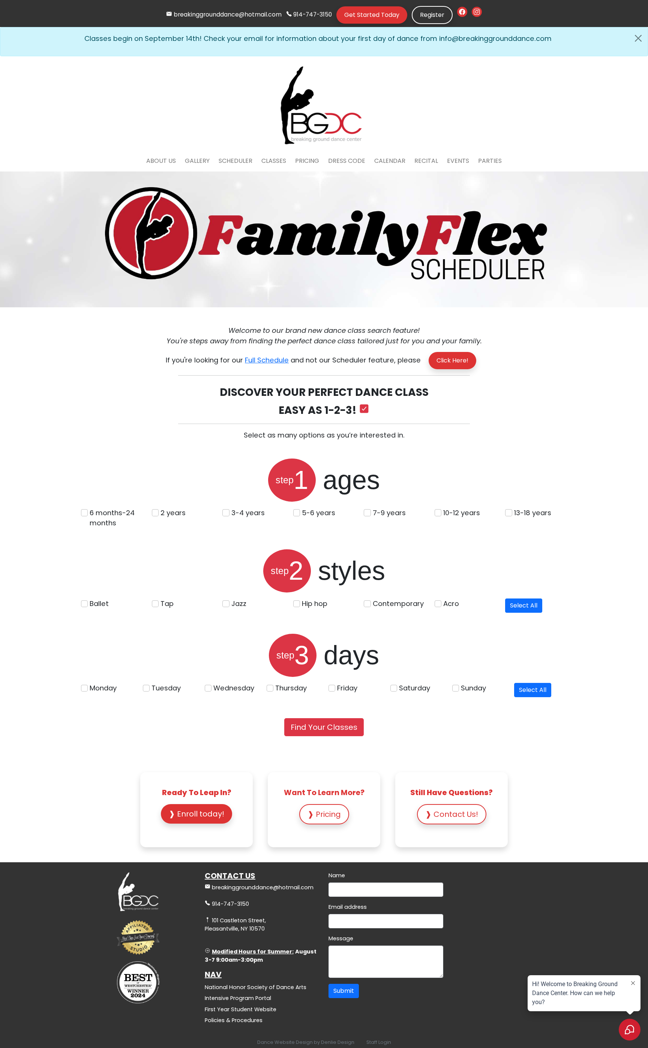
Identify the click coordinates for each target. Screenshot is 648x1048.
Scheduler (235, 160)
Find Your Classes (324, 727)
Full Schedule (267, 360)
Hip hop (314, 603)
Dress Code (346, 160)
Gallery (197, 160)
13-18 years (532, 512)
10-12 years (461, 512)
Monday (103, 688)
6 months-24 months (112, 518)
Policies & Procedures (233, 1020)
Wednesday (233, 688)
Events (458, 160)
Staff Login (378, 1042)
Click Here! (452, 360)
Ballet (99, 603)
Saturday (414, 688)
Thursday (291, 688)
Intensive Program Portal (238, 998)
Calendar (389, 160)
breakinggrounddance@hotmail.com (228, 14)
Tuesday (166, 688)
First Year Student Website (240, 1009)
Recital (426, 160)
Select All (523, 605)
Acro (451, 603)
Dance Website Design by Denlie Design (305, 1042)
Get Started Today (371, 15)
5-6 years (318, 512)
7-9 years (389, 512)
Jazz (238, 603)
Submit (343, 990)
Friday (347, 688)
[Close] (638, 38)
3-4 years (248, 512)
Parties (490, 160)
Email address (347, 907)
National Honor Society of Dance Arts (255, 987)
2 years (173, 512)
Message (340, 938)
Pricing (307, 160)
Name (336, 875)
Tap (167, 603)
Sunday (473, 688)
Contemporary (398, 603)
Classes (273, 160)
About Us (161, 160)
